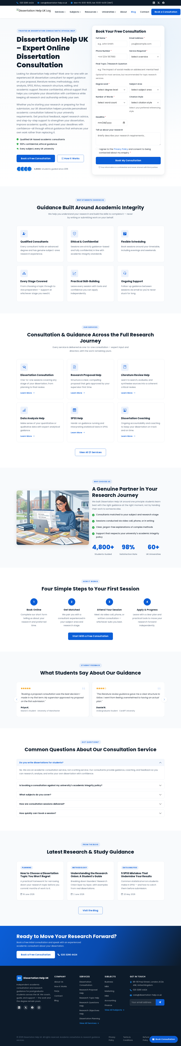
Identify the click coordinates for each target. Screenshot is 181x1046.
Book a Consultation (166, 11)
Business (109, 981)
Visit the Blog (90, 910)
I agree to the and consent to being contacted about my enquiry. (125, 151)
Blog (133, 11)
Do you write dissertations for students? (41, 762)
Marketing (109, 991)
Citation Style (136, 96)
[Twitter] (159, 2)
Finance (108, 1005)
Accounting (110, 1000)
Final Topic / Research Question (111, 63)
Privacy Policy (121, 149)
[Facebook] (163, 2)
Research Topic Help (89, 998)
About (123, 11)
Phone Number (104, 51)
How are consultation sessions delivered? (42, 803)
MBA (107, 986)
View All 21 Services (90, 452)
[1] (160, 1002)
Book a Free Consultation (36, 158)
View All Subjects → (114, 1010)
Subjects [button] (74, 11)
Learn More (26, 393)
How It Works (72, 158)
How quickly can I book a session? (37, 813)
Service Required (138, 51)
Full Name (101, 38)
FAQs (56, 991)
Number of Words (105, 96)
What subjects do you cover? (35, 794)
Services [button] (59, 11)
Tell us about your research (109, 129)
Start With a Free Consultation (90, 636)
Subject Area (135, 84)
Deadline (101, 117)
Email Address (137, 38)
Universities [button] (108, 11)
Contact (144, 11)
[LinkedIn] (154, 2)
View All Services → (89, 1023)
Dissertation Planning (90, 1018)
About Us (58, 981)
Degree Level (103, 84)
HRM (107, 996)
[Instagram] (38, 1007)
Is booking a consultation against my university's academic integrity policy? (60, 785)
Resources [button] (90, 11)
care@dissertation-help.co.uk (53, 3)
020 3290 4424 (26, 3)
